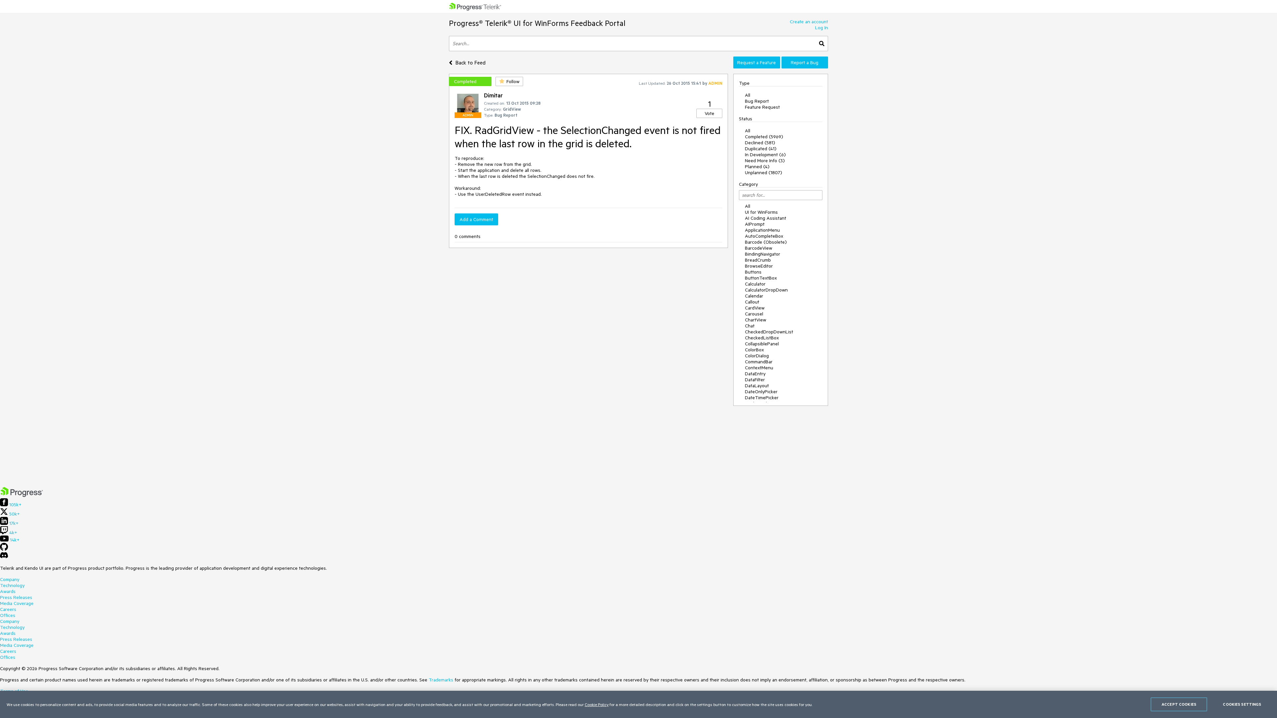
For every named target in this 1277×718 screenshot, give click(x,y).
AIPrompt (755, 224)
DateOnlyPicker (761, 392)
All (747, 95)
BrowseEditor (759, 266)
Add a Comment (476, 219)
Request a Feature (756, 62)
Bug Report (757, 101)
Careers (8, 609)
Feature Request (762, 107)
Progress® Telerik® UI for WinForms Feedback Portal (537, 23)
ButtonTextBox (761, 278)
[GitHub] (4, 549)
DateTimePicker (762, 398)
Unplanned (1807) (763, 173)
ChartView (755, 320)
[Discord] (4, 557)
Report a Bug (804, 62)
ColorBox (754, 350)
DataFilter (755, 380)
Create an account (809, 22)
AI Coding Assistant (765, 218)
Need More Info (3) (765, 161)
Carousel (754, 314)
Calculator (755, 284)
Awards (8, 591)
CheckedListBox (762, 338)
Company (9, 579)
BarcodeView (758, 248)
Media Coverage (17, 603)
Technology (12, 585)
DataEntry (755, 374)
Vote (709, 113)
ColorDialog (757, 356)
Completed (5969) (764, 137)
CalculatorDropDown (766, 290)
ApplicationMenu (762, 230)
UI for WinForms (761, 212)
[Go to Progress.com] (21, 495)
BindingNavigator (762, 254)
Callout (752, 302)
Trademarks (441, 680)
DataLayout (757, 386)
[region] (638, 704)
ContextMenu (759, 368)
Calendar (754, 296)
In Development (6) (765, 155)
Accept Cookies (1179, 704)
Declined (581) (760, 143)
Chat (750, 326)
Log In (821, 28)
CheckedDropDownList (769, 332)
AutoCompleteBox (764, 236)
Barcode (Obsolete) (766, 242)
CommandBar (759, 362)
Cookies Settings (1242, 704)
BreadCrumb (758, 260)
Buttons (753, 272)
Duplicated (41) (761, 149)
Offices (7, 615)
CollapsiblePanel (762, 344)
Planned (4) (757, 167)
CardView (755, 308)
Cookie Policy (597, 704)
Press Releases (16, 597)
